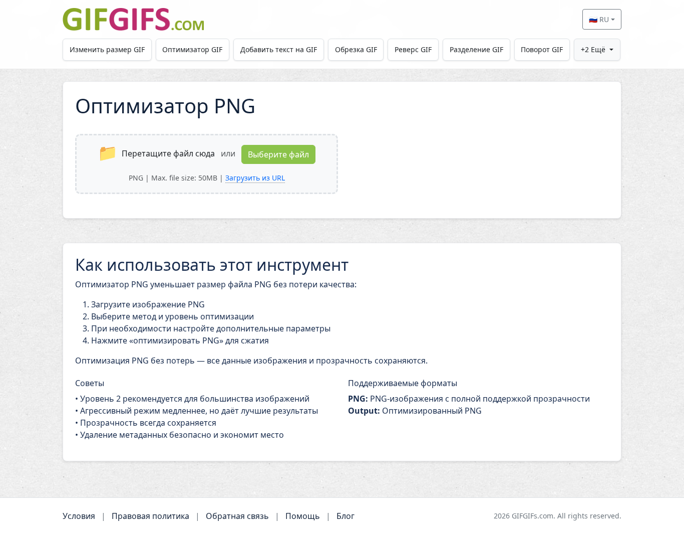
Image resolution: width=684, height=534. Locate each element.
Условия (79, 515)
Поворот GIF (542, 49)
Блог (345, 515)
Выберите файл (278, 154)
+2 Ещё (593, 49)
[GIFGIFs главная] (133, 19)
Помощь (302, 515)
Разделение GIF (476, 49)
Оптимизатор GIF (192, 49)
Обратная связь (237, 515)
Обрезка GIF (356, 49)
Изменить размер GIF (107, 49)
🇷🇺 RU (599, 19)
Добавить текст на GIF (278, 49)
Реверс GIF (413, 49)
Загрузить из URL (255, 178)
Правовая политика (150, 515)
